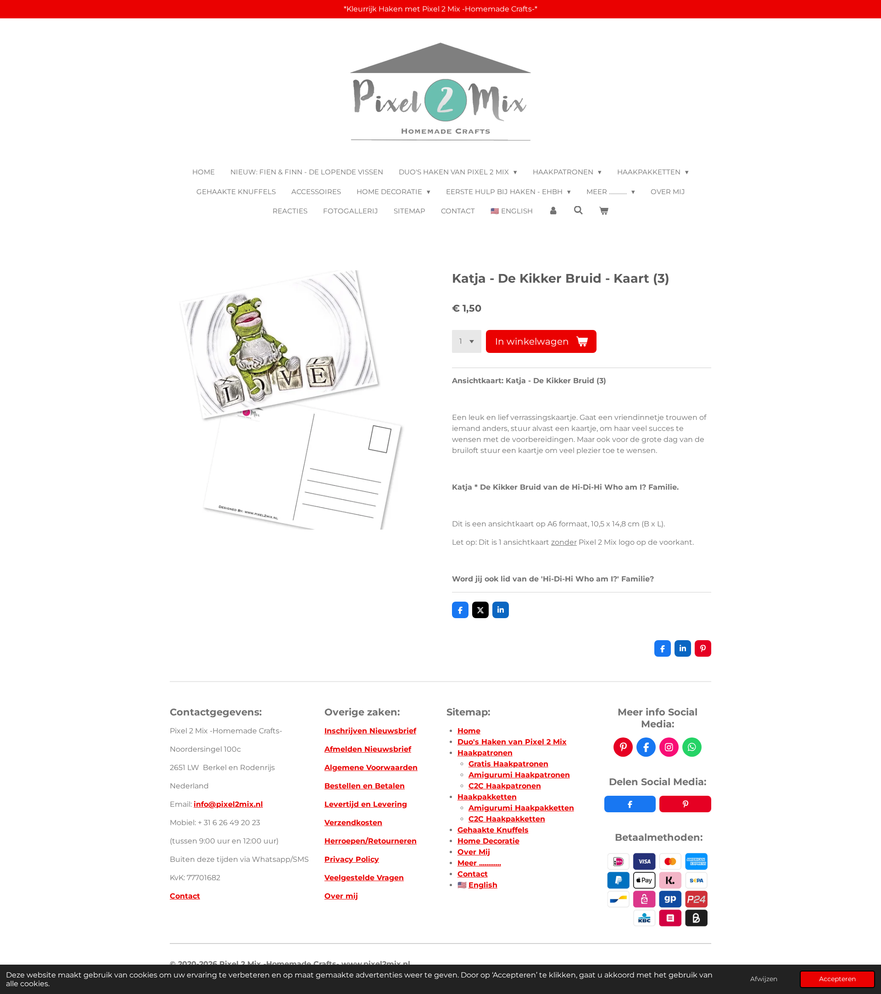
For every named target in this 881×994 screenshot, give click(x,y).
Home (468, 730)
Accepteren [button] (837, 979)
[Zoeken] (578, 210)
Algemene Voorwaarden (371, 767)
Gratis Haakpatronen (508, 763)
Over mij (341, 896)
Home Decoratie (488, 841)
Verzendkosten (353, 822)
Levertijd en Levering (365, 804)
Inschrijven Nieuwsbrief (370, 730)
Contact (185, 896)
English (482, 885)
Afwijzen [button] (763, 979)
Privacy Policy (351, 859)
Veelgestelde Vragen (364, 877)
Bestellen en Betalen (364, 786)
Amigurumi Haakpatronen (519, 775)
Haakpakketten (487, 797)
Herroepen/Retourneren (370, 841)
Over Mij (473, 852)
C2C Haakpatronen (504, 786)
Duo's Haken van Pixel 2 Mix (512, 741)
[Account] (553, 211)
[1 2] (466, 341)
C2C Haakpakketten (506, 819)
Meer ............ (479, 863)
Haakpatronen (485, 752)
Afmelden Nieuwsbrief (367, 749)
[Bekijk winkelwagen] (603, 211)
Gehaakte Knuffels (493, 830)
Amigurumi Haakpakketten (521, 808)
